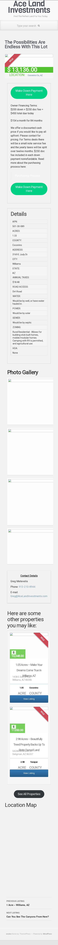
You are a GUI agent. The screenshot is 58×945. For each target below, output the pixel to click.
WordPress (47, 934)
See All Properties (29, 794)
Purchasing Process (27, 175)
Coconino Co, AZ (35, 75)
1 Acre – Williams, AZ (17, 903)
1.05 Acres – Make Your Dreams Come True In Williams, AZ (29, 670)
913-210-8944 (27, 586)
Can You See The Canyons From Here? (27, 914)
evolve (8, 934)
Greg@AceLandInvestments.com (28, 596)
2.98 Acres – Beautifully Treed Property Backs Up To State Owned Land (29, 744)
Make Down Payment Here (29, 92)
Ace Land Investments (29, 6)
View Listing (29, 699)
